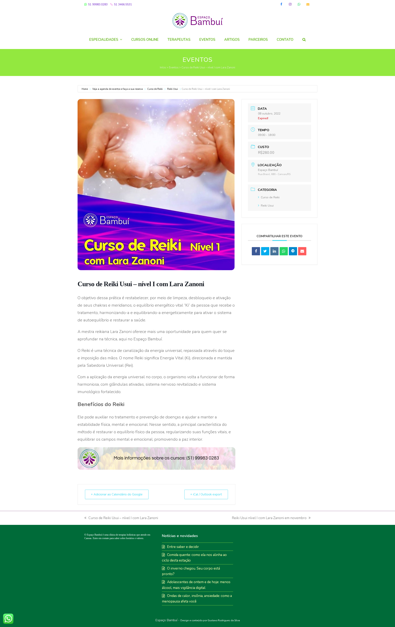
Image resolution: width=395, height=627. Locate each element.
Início (163, 67)
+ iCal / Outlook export (206, 494)
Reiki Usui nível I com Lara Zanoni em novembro (269, 518)
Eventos (174, 67)
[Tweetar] (265, 251)
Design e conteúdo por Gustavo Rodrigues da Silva (210, 620)
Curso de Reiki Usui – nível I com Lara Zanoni (123, 518)
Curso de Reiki (155, 89)
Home (85, 89)
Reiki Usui (172, 89)
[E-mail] (302, 251)
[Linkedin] (274, 251)
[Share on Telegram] (293, 251)
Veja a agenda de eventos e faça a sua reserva (117, 89)
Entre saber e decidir (183, 546)
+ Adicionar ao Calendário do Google (117, 494)
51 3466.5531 (122, 4)
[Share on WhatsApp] (284, 251)
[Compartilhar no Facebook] (256, 251)
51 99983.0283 (97, 4)
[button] (304, 40)
